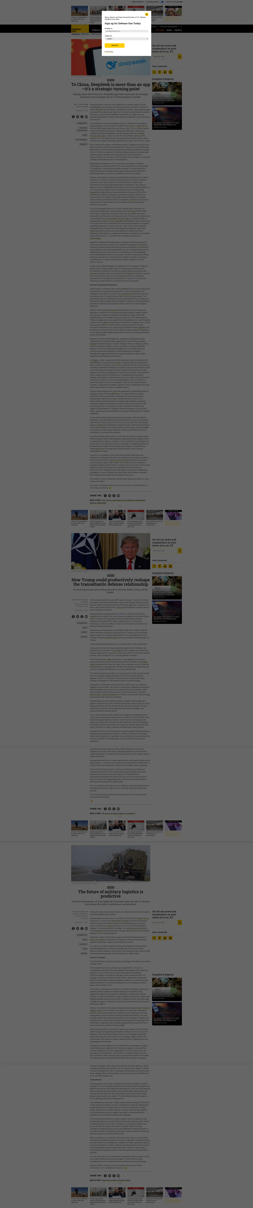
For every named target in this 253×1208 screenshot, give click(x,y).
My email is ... (109, 28)
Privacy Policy (109, 51)
